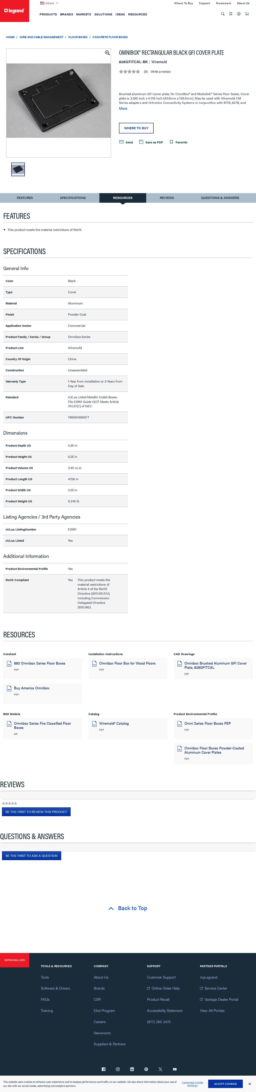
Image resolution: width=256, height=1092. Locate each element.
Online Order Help (166, 988)
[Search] (223, 14)
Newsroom (102, 1032)
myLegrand (208, 977)
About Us (101, 977)
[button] (107, 52)
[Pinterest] (146, 1069)
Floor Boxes (78, 37)
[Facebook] (103, 1069)
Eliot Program (104, 1010)
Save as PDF (154, 142)
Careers (100, 1021)
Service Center (216, 988)
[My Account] (239, 14)
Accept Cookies (225, 1084)
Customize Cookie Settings (192, 1083)
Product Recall (158, 999)
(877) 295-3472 (159, 1021)
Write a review (161, 71)
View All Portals (212, 1010)
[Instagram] (117, 1069)
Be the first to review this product (38, 812)
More (123, 108)
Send (129, 142)
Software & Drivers (55, 988)
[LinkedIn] (132, 1069)
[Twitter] (160, 1069)
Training (47, 1010)
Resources (122, 197)
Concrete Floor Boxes (110, 37)
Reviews (167, 197)
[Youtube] (174, 1069)
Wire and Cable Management (41, 37)
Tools (45, 977)
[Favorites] (231, 14)
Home (10, 37)
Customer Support (161, 977)
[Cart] (247, 14)
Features (25, 198)
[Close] (250, 1084)
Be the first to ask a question (32, 855)
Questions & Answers (220, 197)
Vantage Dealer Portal (221, 999)
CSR (97, 999)
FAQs (45, 999)
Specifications (73, 197)
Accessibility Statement (164, 1010)
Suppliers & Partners (110, 1043)
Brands (99, 988)
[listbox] (58, 103)
